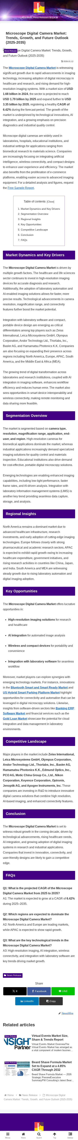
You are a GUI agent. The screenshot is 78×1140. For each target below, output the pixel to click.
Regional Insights (31, 219)
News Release (14, 975)
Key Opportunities (31, 224)
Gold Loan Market (15, 718)
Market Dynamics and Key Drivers (40, 208)
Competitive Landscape (34, 229)
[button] (51, 1001)
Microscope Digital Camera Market (32, 67)
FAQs (24, 240)
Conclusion (27, 234)
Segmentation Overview (34, 213)
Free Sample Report (21, 187)
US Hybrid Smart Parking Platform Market (31, 692)
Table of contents (35, 201)
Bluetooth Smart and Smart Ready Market (39, 687)
